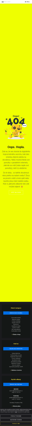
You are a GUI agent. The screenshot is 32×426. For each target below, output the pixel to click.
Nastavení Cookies (16, 363)
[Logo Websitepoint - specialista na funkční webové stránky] (7, 2)
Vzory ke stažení (16, 365)
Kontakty (12, 402)
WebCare (17, 353)
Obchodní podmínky (14, 366)
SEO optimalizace (16, 329)
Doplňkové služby (16, 326)
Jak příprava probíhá (16, 361)
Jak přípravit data (16, 360)
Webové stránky (16, 319)
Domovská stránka (16, 317)
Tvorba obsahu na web (16, 355)
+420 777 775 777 (16, 392)
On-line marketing (16, 358)
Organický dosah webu (16, 356)
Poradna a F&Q (18, 402)
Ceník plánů (14, 331)
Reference (16, 324)
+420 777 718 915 (16, 399)
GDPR (21, 366)
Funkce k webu (16, 327)
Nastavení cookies (27, 413)
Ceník (19, 331)
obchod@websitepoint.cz (16, 390)
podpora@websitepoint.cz (16, 397)
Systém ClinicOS (16, 322)
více (16, 412)
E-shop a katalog (16, 321)
